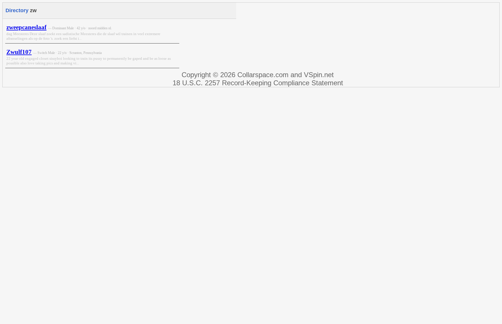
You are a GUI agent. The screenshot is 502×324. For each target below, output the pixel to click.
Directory (17, 10)
